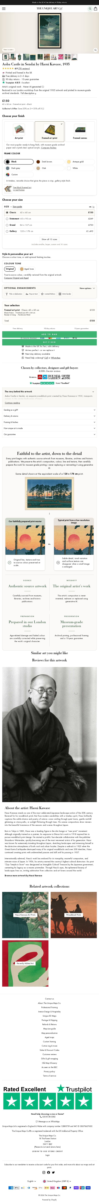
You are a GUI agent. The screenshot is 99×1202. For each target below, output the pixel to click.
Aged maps (49, 1037)
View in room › (9, 49)
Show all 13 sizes (49, 239)
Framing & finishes (11, 422)
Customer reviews (49, 1054)
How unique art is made (13, 428)
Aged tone (29, 269)
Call (46, 358)
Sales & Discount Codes (49, 1050)
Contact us (49, 999)
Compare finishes (48, 148)
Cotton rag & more (49, 1046)
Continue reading (12, 403)
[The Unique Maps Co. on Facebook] (48, 1181)
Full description (27, 93)
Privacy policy (49, 1071)
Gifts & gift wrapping (49, 1059)
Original (10, 269)
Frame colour (12, 154)
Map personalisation (50, 1033)
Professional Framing (49, 1007)
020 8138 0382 (48, 1117)
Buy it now (49, 342)
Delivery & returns (11, 416)
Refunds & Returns (49, 1024)
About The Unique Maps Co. (49, 1003)
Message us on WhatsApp (49, 1121)
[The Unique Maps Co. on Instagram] (43, 1181)
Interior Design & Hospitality (49, 1012)
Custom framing (49, 1042)
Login (48, 1155)
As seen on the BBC (49, 1067)
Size (49, 207)
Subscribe (90, 1175)
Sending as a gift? (11, 410)
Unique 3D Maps (49, 1016)
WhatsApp (55, 358)
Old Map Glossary (49, 1063)
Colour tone (12, 264)
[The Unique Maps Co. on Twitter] (53, 1181)
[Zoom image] (95, 50)
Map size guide (49, 1029)
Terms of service (49, 1076)
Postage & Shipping (49, 1020)
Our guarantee (10, 434)
